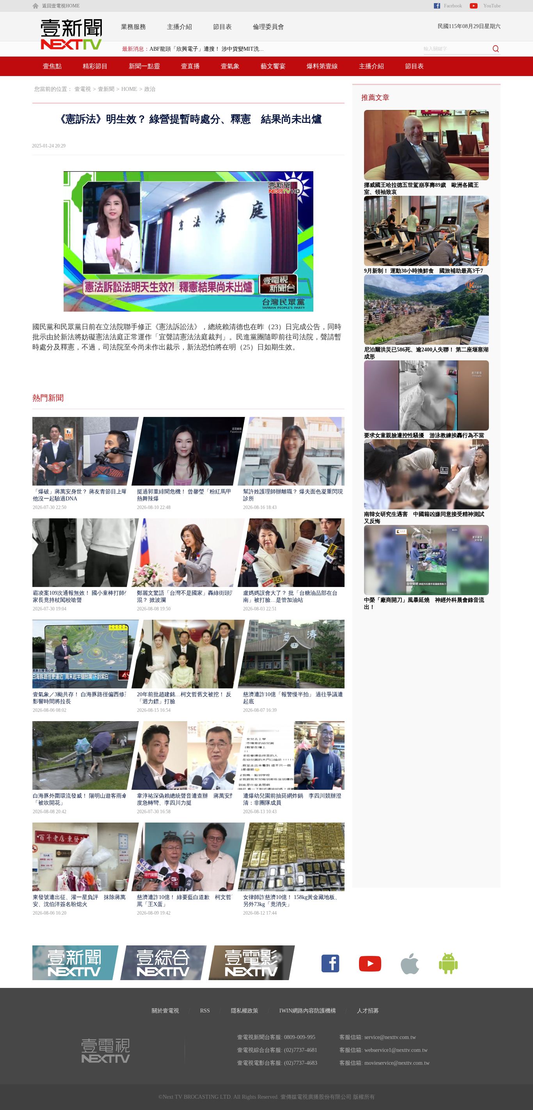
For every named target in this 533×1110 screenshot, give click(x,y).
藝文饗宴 (273, 66)
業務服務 (133, 26)
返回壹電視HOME (61, 6)
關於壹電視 (165, 1011)
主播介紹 (179, 26)
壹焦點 (52, 66)
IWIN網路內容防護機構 (307, 1011)
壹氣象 (230, 66)
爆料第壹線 (322, 66)
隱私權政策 (244, 1011)
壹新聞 (106, 89)
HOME (129, 89)
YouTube (492, 6)
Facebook (453, 6)
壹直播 (190, 66)
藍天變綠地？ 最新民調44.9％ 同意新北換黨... (204, 49)
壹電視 (83, 89)
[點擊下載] (410, 963)
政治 (149, 89)
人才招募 (368, 1011)
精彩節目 (95, 66)
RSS (205, 1011)
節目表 (222, 26)
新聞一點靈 (144, 66)
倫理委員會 (268, 26)
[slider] (188, 306)
